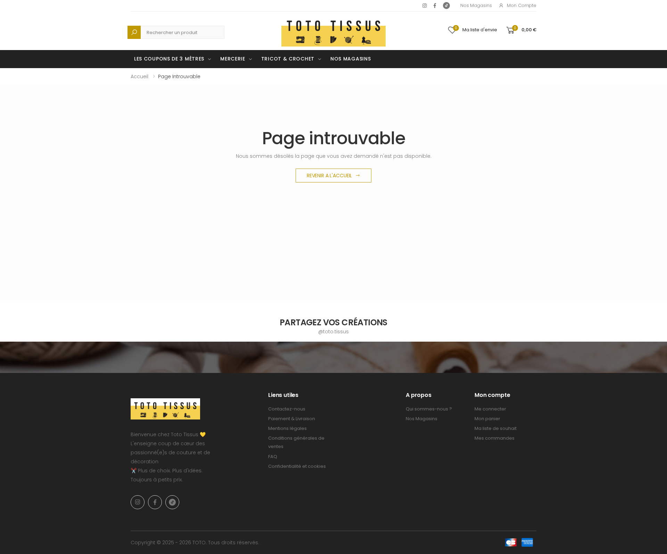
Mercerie (232, 58)
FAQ (272, 456)
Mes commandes (494, 438)
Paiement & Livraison (291, 418)
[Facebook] (435, 5)
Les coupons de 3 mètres (169, 58)
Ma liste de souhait (496, 428)
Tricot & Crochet (287, 58)
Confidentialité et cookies (297, 466)
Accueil (139, 76)
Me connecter (490, 409)
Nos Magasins (476, 5)
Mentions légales (287, 428)
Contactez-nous (286, 409)
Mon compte (521, 5)
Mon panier (487, 418)
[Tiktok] (446, 5)
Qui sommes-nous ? (429, 409)
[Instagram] (424, 5)
